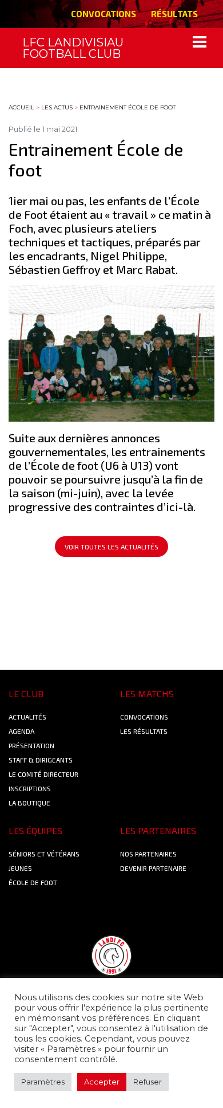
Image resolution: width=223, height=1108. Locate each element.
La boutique (29, 803)
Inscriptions (30, 788)
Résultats (174, 14)
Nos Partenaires (148, 854)
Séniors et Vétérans (44, 854)
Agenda (21, 731)
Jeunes (20, 868)
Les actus (57, 107)
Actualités (27, 717)
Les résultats (144, 731)
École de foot (33, 882)
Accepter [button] (102, 1081)
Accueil (21, 107)
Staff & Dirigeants (41, 760)
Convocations (103, 14)
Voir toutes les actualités (111, 547)
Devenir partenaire (153, 868)
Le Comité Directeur (43, 774)
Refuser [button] (147, 1081)
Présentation (31, 745)
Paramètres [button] (43, 1081)
